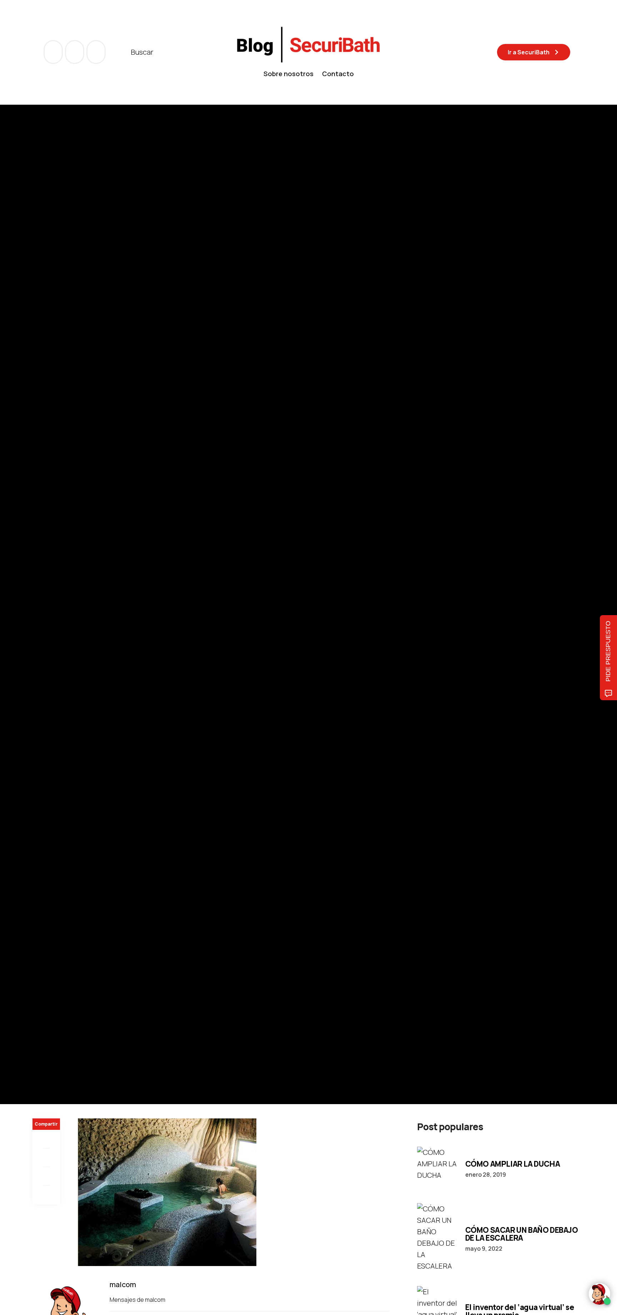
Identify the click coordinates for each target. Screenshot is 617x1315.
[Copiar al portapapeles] (46, 1195)
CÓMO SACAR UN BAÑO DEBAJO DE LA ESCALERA (521, 1234)
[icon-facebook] (54, 52)
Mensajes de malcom (138, 1300)
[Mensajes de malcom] (39, 624)
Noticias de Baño (54, 576)
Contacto (338, 73)
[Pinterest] (46, 1176)
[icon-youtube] (75, 52)
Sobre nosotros (288, 73)
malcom (68, 625)
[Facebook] (46, 1139)
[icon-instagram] (96, 52)
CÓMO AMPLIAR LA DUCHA (512, 1164)
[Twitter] (46, 1157)
